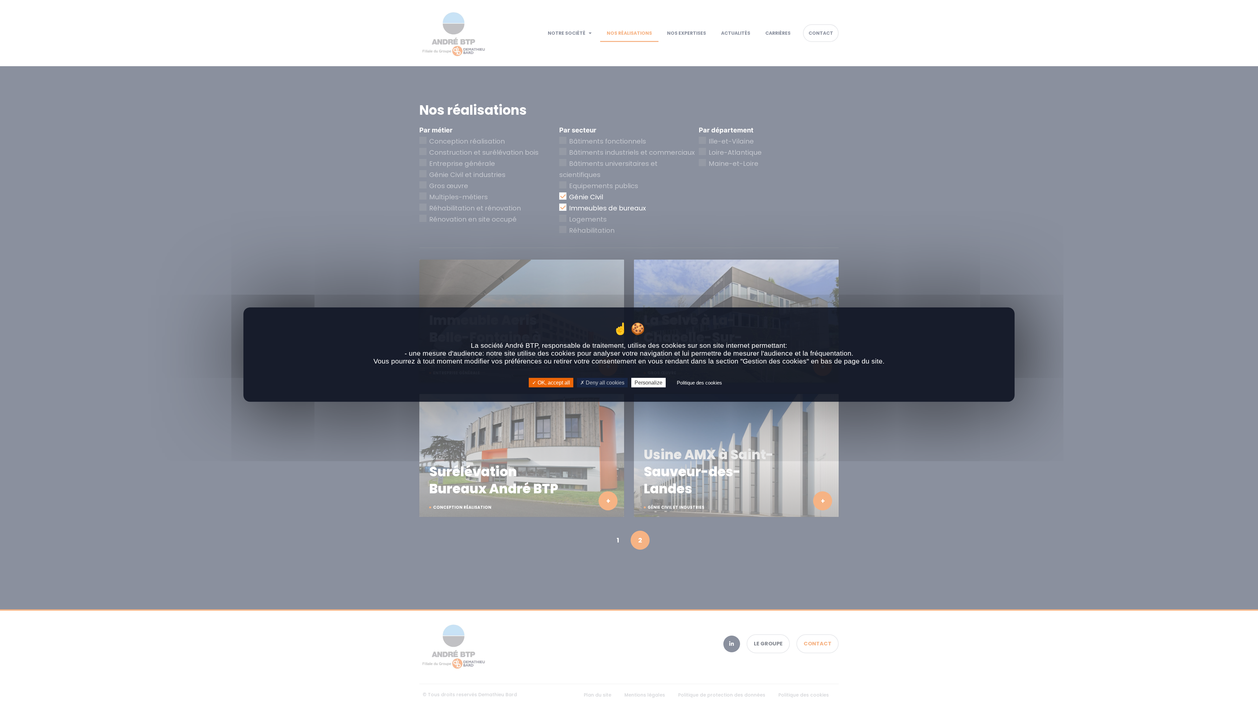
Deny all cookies (604, 382)
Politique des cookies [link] (699, 382)
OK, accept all (553, 382)
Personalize (648, 382)
